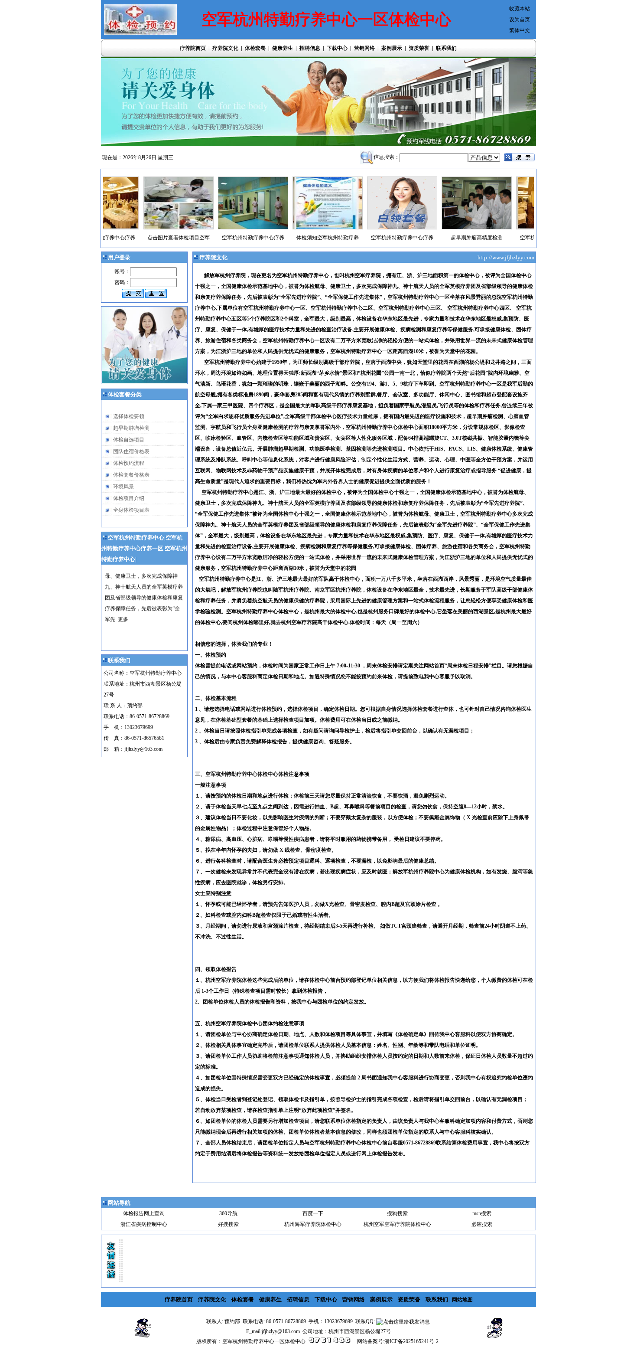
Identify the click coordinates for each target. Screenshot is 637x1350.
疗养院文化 (225, 48)
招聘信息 (309, 48)
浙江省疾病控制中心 (143, 1224)
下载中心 (337, 48)
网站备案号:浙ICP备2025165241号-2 (398, 1341)
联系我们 (446, 48)
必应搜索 (481, 1224)
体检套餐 (255, 48)
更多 (123, 602)
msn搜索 (481, 1213)
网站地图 (462, 1300)
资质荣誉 (419, 48)
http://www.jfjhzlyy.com (507, 257)
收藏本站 (519, 9)
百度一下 (312, 1213)
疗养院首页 (193, 48)
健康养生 (282, 48)
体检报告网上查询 (144, 1213)
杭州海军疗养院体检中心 (312, 1224)
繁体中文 (519, 30)
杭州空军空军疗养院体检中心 (397, 1224)
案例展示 (391, 48)
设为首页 (519, 19)
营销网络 (364, 48)
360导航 (228, 1213)
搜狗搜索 (397, 1213)
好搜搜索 (228, 1224)
